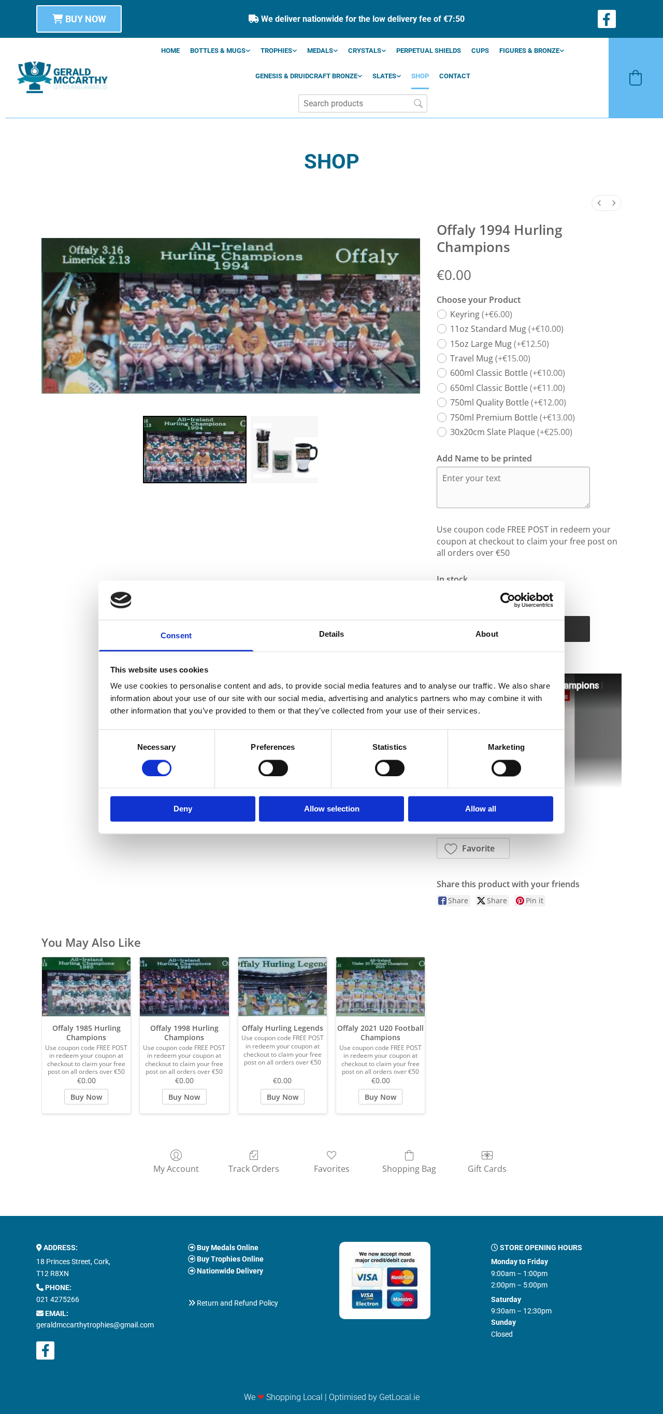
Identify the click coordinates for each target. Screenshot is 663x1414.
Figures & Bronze (529, 50)
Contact (454, 76)
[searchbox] (362, 103)
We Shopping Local (283, 1397)
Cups (480, 50)
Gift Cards (487, 1168)
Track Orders (253, 1168)
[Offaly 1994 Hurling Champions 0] (195, 449)
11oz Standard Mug (507, 328)
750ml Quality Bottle (508, 402)
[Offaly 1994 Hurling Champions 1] (284, 449)
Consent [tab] (176, 636)
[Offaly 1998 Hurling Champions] (184, 986)
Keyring (481, 314)
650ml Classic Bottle (507, 388)
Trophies (276, 50)
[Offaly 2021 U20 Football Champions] (380, 986)
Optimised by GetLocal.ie (374, 1397)
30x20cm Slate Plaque (511, 432)
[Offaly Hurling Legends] (282, 986)
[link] (220, 50)
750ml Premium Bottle (512, 417)
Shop (420, 76)
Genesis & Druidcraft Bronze (306, 76)
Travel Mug (490, 358)
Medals (320, 50)
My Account (176, 1168)
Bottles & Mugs (218, 50)
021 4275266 (57, 1299)
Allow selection (331, 809)
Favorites (332, 1168)
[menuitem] (599, 203)
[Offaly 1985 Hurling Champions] (86, 986)
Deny (183, 809)
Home (170, 50)
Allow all (480, 809)
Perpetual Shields (428, 50)
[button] (79, 19)
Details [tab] (331, 634)
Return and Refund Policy (237, 1303)
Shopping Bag (409, 1168)
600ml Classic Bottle (507, 373)
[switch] (273, 768)
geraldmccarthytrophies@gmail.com (95, 1325)
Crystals (364, 50)
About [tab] (486, 634)
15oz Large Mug (499, 343)
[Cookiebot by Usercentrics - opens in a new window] (508, 600)
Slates (384, 76)
